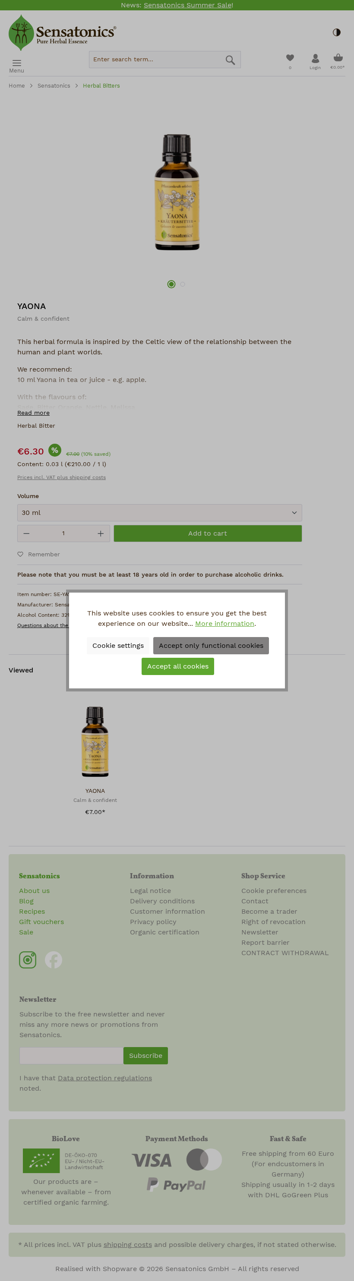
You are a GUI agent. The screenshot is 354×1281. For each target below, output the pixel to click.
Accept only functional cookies (211, 645)
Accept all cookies (178, 666)
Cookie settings (118, 645)
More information (224, 623)
